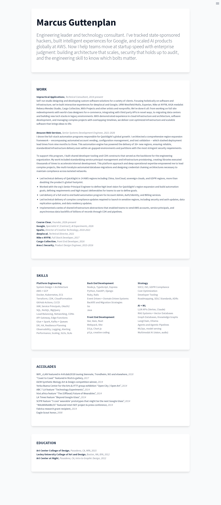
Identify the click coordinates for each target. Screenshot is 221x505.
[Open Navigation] (218, 4)
